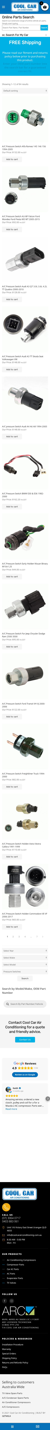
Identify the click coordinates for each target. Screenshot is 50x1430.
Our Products (12, 1254)
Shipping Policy (9, 1358)
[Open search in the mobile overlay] (25, 1004)
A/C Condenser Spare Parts (15, 1398)
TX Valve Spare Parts (12, 1393)
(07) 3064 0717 (11, 1218)
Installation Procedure (12, 1344)
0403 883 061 (10, 1221)
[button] (3, 7)
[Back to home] (25, 7)
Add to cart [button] (12, 159)
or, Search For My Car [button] (15, 35)
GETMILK (6, 1416)
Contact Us (25, 1039)
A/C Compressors (10, 1407)
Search (44, 28)
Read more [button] (11, 1108)
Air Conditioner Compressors (16, 1402)
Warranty (6, 1349)
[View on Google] (8, 1089)
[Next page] (42, 937)
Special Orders (9, 1353)
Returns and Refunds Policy (15, 1362)
